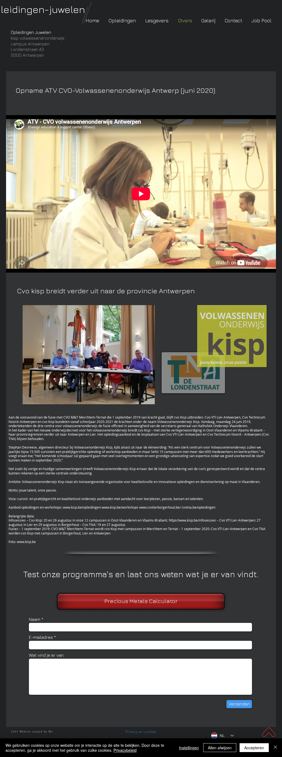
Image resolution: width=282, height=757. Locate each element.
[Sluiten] (275, 748)
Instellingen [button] (189, 747)
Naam (34, 619)
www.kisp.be (26, 541)
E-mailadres (41, 637)
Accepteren (254, 747)
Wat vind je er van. (46, 655)
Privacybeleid (125, 750)
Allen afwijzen (220, 747)
